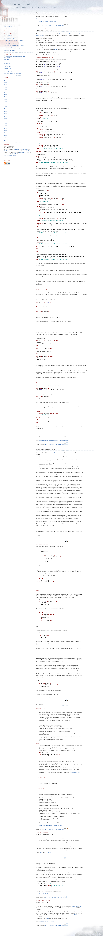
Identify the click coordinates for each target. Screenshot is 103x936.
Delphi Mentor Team (23, 152)
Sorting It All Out (7, 65)
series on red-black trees (77, 906)
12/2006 (5, 89)
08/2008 (5, 118)
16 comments (52, 897)
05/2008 (5, 113)
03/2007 (5, 94)
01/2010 (5, 137)
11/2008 (5, 123)
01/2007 (5, 91)
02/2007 (5, 92)
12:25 (46, 700)
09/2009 (5, 130)
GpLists (55, 49)
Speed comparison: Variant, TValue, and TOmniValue (14, 37)
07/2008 (5, 116)
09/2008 (5, 120)
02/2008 (5, 108)
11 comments (52, 541)
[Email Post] (65, 25)
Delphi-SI (28, 150)
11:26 (46, 897)
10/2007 (5, 103)
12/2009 (5, 135)
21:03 (46, 925)
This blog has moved (8, 35)
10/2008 (5, 122)
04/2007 (5, 96)
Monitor (26, 149)
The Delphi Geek (15, 153)
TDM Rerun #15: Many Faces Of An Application (14, 40)
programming (45, 21)
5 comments (51, 858)
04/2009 (5, 128)
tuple (52, 98)
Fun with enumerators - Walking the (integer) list (69, 33)
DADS (47, 918)
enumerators (51, 440)
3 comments (51, 444)
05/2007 (5, 98)
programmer (15, 149)
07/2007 (5, 101)
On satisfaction (7, 42)
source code (51, 21)
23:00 (46, 541)
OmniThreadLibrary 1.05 (9, 43)
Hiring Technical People (8, 70)
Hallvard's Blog (7, 63)
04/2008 (5, 111)
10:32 (46, 829)
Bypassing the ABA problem (9, 50)
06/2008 (5, 115)
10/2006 (5, 86)
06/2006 (5, 79)
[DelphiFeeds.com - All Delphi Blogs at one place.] (14, 56)
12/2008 (5, 125)
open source (45, 825)
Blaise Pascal (6, 150)
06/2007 (5, 99)
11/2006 (5, 87)
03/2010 (5, 140)
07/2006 (5, 80)
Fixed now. (38, 18)
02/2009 (5, 127)
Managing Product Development (10, 71)
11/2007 (5, 104)
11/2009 (5, 133)
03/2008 (5, 110)
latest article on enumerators (56, 452)
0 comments (51, 25)
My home (6, 25)
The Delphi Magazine (50, 855)
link (45, 437)
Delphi (40, 21)
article (40, 852)
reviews (44, 855)
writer (19, 149)
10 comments (52, 700)
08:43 (46, 25)
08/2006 (5, 82)
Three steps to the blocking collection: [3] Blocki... (14, 45)
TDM (23, 149)
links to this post (59, 25)
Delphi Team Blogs (7, 57)
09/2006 (5, 84)
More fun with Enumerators (74, 772)
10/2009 (5, 132)
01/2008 (5, 106)
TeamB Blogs (6, 59)
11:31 (46, 444)
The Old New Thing (8, 66)
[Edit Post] (67, 25)
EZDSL (75, 914)
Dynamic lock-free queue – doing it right (12, 48)
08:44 (46, 858)
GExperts (49, 852)
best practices (42, 440)
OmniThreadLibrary (8, 26)
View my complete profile (10, 155)
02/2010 (5, 139)
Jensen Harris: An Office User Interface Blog (12, 73)
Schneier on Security (8, 68)
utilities (55, 21)
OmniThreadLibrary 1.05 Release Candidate (13, 47)
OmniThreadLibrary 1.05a (9, 38)
